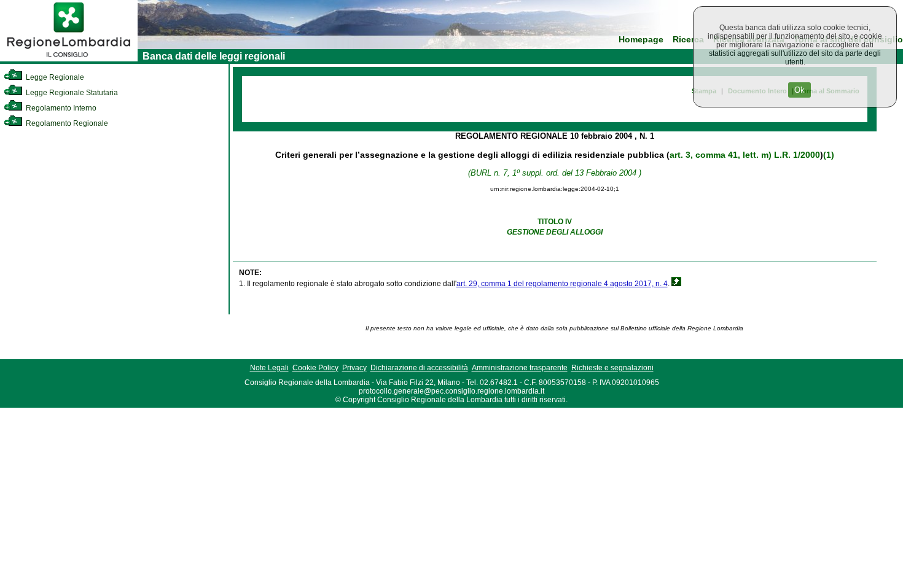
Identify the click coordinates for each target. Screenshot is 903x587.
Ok (799, 90)
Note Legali (269, 367)
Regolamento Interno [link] (60, 108)
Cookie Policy (315, 367)
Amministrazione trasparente (520, 367)
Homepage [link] (641, 39)
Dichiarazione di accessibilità (419, 367)
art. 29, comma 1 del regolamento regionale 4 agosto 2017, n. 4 (562, 283)
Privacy (354, 367)
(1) (828, 155)
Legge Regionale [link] (54, 77)
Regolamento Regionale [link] (66, 123)
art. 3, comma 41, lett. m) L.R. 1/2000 (745, 155)
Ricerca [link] (688, 39)
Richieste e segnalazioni (612, 367)
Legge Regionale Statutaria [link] (71, 92)
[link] (69, 59)
